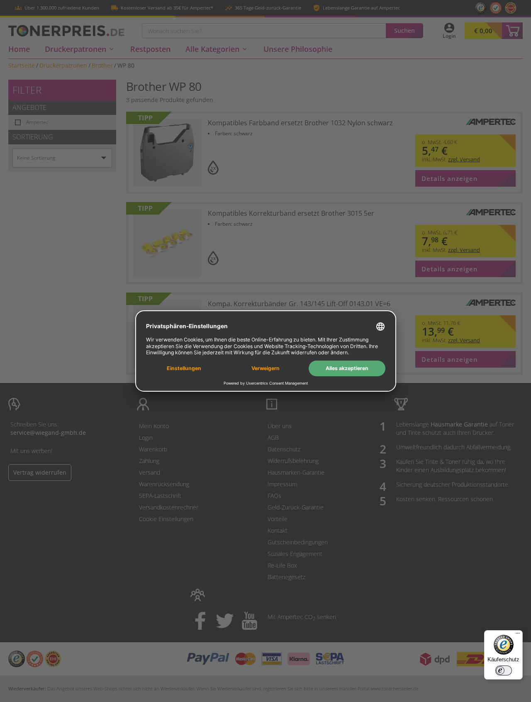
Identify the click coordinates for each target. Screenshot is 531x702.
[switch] (503, 670)
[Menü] (518, 635)
